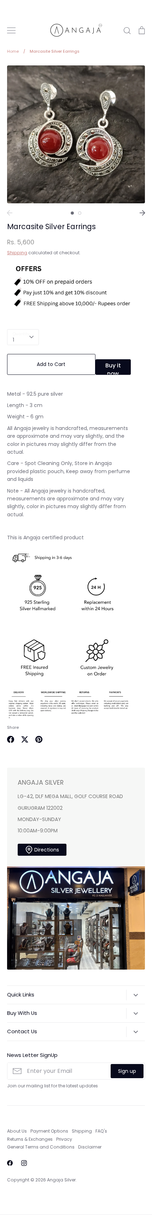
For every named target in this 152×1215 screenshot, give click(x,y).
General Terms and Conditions (41, 1147)
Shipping (17, 253)
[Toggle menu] (11, 30)
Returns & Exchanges (30, 1139)
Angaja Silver (61, 1180)
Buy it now (113, 368)
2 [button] (79, 213)
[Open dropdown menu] (135, 995)
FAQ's (101, 1131)
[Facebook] (10, 1163)
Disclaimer (89, 1147)
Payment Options (49, 1131)
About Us (17, 1131)
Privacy (64, 1139)
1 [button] (72, 213)
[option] (76, 134)
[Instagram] (24, 1163)
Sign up (127, 1071)
